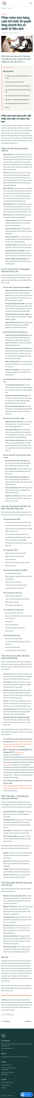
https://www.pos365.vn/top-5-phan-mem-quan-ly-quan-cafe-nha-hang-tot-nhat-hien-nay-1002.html (18, 744)
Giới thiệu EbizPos (5, 1085)
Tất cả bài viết (6, 1021)
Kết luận (7, 107)
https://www (20, 752)
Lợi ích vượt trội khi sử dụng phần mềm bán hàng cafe (17, 85)
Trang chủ (3, 8)
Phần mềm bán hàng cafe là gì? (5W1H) (14, 82)
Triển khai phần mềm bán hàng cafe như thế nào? (16, 103)
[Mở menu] (31, 3)
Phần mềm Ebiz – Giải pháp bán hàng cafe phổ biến (17, 99)
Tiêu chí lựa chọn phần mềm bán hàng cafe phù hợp (17, 95)
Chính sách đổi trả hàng (6, 1082)
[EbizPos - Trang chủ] (4, 3)
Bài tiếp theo (28, 1021)
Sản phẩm (3, 1087)
